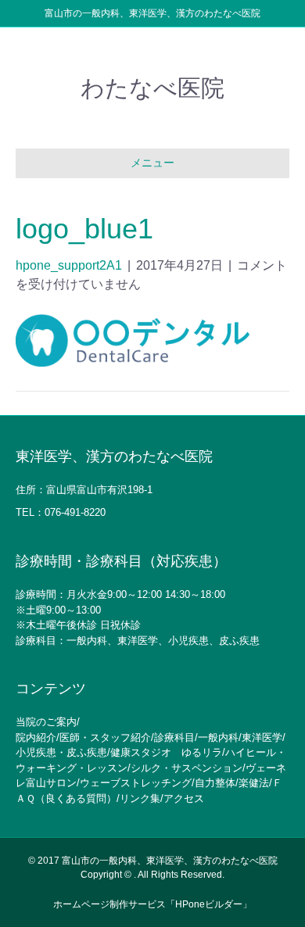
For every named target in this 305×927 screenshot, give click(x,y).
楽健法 (254, 783)
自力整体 (215, 783)
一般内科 (218, 737)
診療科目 (174, 737)
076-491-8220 (75, 512)
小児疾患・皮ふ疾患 (61, 752)
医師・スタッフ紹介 (105, 737)
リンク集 (140, 798)
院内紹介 (36, 737)
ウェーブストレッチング (136, 783)
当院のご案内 (46, 722)
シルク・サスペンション (186, 768)
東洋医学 (262, 737)
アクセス (183, 798)
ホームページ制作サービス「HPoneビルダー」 (152, 904)
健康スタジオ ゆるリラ (166, 752)
